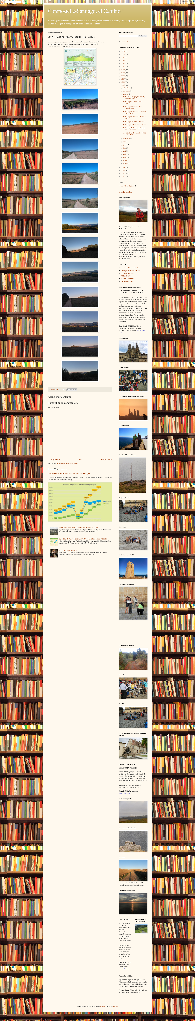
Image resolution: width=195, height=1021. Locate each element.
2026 (123, 51)
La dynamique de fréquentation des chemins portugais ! (69, 473)
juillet (125, 145)
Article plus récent (54, 459)
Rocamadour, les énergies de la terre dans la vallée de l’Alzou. (79, 527)
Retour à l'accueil (126, 42)
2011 (123, 176)
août (125, 142)
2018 (123, 76)
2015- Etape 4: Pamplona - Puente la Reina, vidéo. (134, 113)
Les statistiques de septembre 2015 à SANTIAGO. (134, 134)
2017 (123, 79)
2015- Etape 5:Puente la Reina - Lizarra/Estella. (133, 108)
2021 (123, 66)
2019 (123, 73)
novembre (126, 91)
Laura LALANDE (127, 281)
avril (125, 154)
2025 (123, 54)
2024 (123, 57)
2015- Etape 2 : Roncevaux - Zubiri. (134, 125)
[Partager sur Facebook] (74, 389)
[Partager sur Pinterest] (76, 389)
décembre (126, 88)
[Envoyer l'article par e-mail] (63, 389)
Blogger (115, 1006)
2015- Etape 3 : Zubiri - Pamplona (134, 122)
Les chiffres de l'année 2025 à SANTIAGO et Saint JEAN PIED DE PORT (83, 539)
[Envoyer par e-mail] (67, 389)
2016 (123, 82)
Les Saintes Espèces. (127, 186)
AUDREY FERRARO (128, 278)
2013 (123, 170)
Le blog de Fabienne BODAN (130, 270)
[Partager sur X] (72, 389)
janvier (125, 163)
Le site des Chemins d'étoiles (130, 268)
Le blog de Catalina (127, 273)
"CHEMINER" (126, 276)
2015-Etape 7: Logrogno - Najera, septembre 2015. (134, 98)
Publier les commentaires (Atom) (67, 463)
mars (125, 157)
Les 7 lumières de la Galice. (68, 550)
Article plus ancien (106, 459)
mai (124, 151)
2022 (123, 63)
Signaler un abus (125, 192)
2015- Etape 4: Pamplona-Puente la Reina (134, 118)
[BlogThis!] (70, 389)
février (125, 160)
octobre (126, 94)
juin (124, 148)
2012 (123, 173)
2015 (123, 85)
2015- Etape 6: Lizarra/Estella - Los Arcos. (134, 103)
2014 (123, 167)
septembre (126, 139)
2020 (123, 70)
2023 (123, 60)
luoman (102, 1006)
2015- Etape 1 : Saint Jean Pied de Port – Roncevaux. (134, 129)
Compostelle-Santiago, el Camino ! (86, 10)
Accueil (80, 459)
